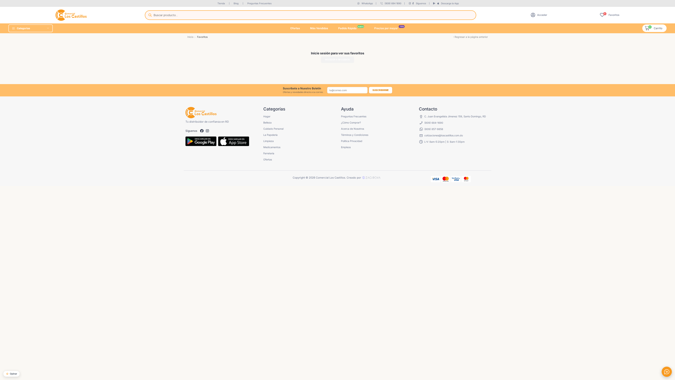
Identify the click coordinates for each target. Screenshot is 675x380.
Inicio (190, 36)
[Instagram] (207, 131)
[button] (539, 15)
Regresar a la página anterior (471, 36)
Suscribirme (380, 90)
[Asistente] (667, 372)
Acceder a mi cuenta (337, 59)
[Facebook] (202, 131)
